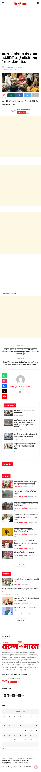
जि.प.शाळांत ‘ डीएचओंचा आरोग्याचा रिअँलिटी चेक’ (24, 411)
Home (3, 758)
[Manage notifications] (36, 767)
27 (20, 740)
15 (31, 730)
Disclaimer (30, 758)
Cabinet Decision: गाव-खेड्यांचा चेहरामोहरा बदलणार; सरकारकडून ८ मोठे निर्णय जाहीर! (25, 543)
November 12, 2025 (26, 487)
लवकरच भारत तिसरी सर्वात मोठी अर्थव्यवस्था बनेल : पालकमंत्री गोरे (26, 599)
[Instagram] (4, 381)
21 (25, 735)
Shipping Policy (6, 762)
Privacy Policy (6, 760)
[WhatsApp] (4, 375)
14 (26, 730)
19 (15, 735)
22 (31, 735)
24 (4, 740)
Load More (20, 565)
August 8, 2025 (33, 522)
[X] (4, 391)
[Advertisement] (20, 30)
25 (9, 740)
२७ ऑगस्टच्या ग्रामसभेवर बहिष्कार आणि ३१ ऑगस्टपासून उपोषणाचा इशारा (25, 435)
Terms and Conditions (21, 762)
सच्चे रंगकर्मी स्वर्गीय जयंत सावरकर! (24, 552)
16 (36, 730)
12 (15, 730)
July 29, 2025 (32, 548)
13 (20, 730)
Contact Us (20, 758)
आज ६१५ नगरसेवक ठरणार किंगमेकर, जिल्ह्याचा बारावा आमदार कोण (20, 590)
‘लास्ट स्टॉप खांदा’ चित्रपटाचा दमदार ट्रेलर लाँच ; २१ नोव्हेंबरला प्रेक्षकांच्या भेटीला (25, 482)
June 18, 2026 (25, 585)
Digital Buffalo (18, 767)
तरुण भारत (17, 487)
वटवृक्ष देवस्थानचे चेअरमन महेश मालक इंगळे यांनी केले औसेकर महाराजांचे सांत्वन (25, 446)
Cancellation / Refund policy (21, 760)
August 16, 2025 (33, 496)
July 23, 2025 (32, 555)
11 (9, 730)
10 (4, 730)
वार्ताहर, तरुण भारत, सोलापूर (15, 67)
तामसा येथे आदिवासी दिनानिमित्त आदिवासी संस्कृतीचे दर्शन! (26, 504)
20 (20, 735)
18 (9, 735)
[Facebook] (4, 386)
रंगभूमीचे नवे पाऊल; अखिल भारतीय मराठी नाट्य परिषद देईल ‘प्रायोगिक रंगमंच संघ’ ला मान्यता (26, 517)
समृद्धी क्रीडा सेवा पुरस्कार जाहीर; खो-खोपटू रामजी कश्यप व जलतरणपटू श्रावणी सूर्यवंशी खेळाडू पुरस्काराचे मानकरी (24, 423)
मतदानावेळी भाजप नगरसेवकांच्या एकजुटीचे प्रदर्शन (26, 580)
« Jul (3, 748)
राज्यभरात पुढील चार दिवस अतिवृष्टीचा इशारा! (25, 492)
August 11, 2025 (33, 508)
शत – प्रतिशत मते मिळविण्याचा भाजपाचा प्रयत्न (25, 609)
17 (4, 735)
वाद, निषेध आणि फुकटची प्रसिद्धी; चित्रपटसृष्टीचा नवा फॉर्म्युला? (23, 530)
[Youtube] (4, 396)
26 (15, 740)
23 (36, 735)
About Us (11, 758)
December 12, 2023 (10, 70)
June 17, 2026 (13, 594)
